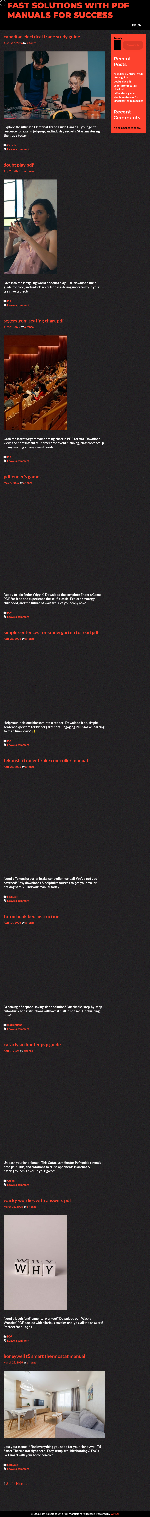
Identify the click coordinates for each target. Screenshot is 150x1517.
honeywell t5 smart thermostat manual (44, 1356)
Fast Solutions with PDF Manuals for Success (68, 10)
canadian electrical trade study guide (42, 36)
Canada (12, 145)
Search (118, 38)
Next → (21, 1484)
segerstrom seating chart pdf (34, 320)
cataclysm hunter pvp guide (32, 1044)
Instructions (14, 1024)
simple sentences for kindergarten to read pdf (51, 632)
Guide (11, 1180)
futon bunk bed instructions (33, 916)
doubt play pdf (19, 165)
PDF (9, 301)
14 (14, 1484)
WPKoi (115, 1513)
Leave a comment (18, 149)
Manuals (12, 896)
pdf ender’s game (21, 476)
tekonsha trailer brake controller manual (46, 760)
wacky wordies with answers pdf (37, 1200)
